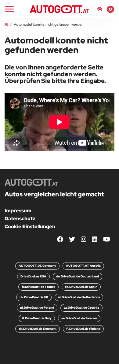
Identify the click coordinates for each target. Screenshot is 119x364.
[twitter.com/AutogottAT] (72, 240)
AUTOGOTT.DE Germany (37, 266)
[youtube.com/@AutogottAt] (106, 240)
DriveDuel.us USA (33, 276)
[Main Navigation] (9, 9)
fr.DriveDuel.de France (38, 287)
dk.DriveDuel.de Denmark (37, 329)
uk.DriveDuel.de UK (34, 297)
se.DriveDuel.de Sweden (79, 318)
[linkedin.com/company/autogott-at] (94, 240)
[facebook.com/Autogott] (60, 240)
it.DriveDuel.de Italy (37, 318)
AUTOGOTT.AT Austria (83, 266)
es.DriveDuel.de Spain (81, 287)
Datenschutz (20, 218)
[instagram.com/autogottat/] (83, 240)
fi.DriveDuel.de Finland (83, 329)
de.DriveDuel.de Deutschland (77, 276)
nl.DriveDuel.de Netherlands (79, 297)
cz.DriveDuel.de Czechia (81, 308)
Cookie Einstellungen (30, 226)
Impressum (18, 210)
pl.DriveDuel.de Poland (37, 308)
